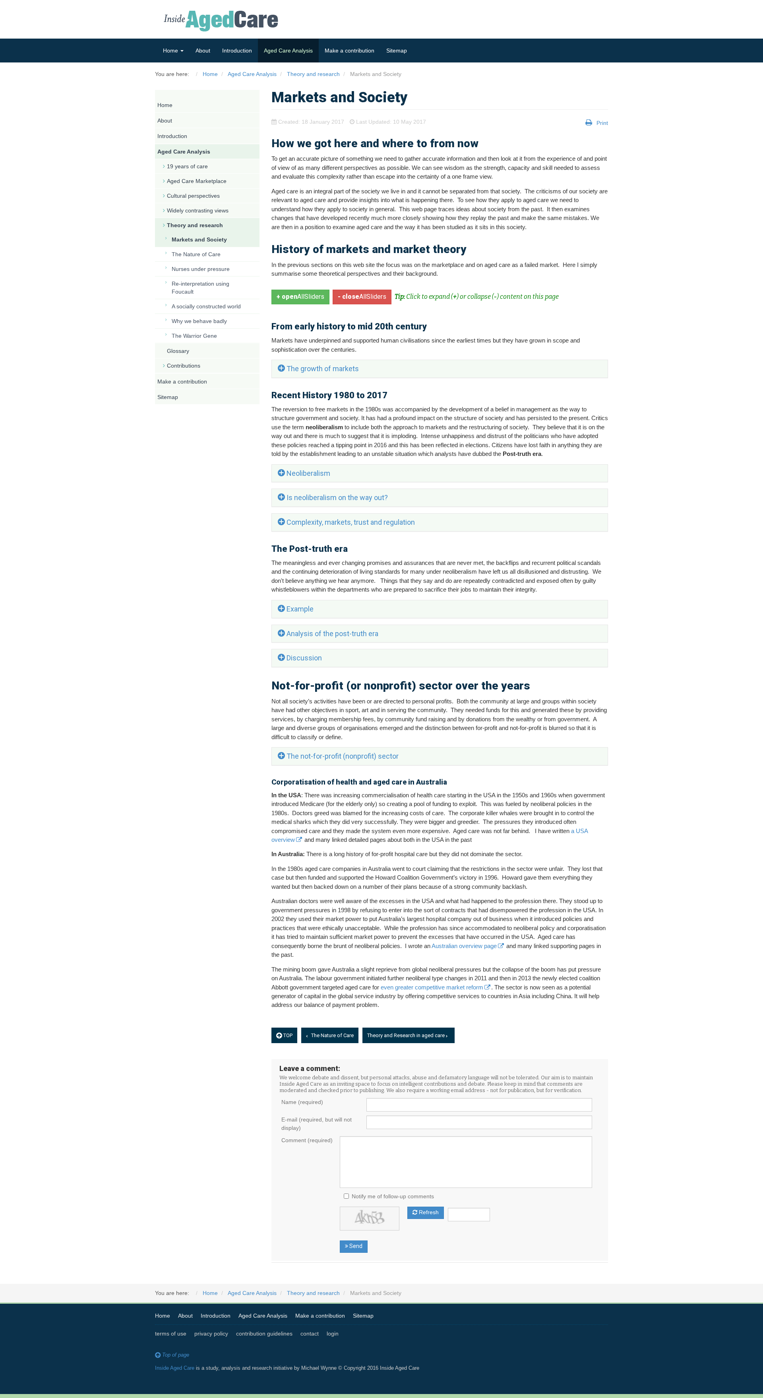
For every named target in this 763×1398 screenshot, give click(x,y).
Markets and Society (199, 239)
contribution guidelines (264, 1333)
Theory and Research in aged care (406, 1035)
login (333, 1333)
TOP (287, 1035)
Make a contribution (349, 50)
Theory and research (195, 225)
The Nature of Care (332, 1035)
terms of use (170, 1333)
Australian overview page (464, 946)
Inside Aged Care (174, 1368)
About (203, 50)
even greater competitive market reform (432, 987)
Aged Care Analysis (288, 50)
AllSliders (300, 296)
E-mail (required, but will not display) (316, 1123)
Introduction (237, 50)
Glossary (178, 351)
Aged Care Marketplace (197, 181)
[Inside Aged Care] (222, 21)
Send (355, 1246)
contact (309, 1333)
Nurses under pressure (201, 269)
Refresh (428, 1212)
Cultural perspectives (193, 196)
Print (602, 123)
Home (171, 50)
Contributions (183, 365)
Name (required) (302, 1102)
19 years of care (187, 166)
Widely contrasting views (198, 210)
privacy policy (211, 1333)
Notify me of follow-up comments (393, 1196)
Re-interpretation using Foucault (200, 287)
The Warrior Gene (194, 336)
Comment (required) (307, 1140)
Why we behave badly (199, 321)
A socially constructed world (206, 306)
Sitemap (396, 50)
